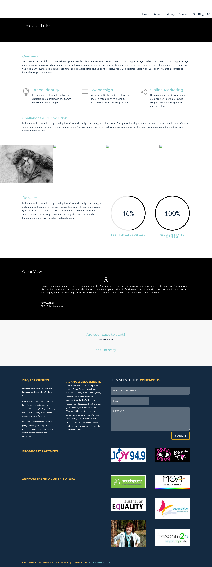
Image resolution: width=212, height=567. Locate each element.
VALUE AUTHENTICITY (99, 562)
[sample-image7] (132, 182)
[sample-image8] (79, 182)
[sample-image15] (26, 182)
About (158, 14)
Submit (180, 436)
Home (146, 14)
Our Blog (198, 14)
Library (170, 14)
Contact (184, 14)
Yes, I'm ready (106, 350)
